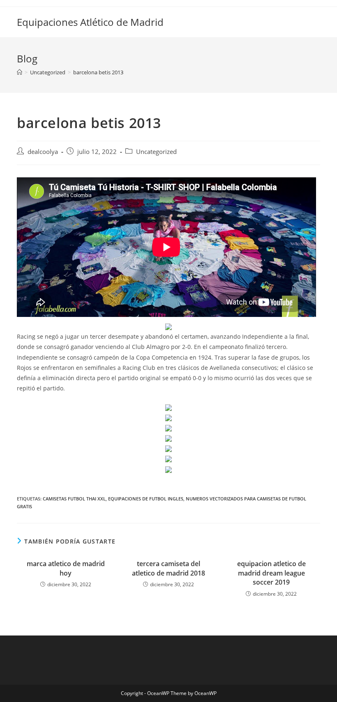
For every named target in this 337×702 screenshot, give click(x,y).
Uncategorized (156, 152)
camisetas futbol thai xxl (74, 499)
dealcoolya (43, 152)
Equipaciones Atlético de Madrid (90, 22)
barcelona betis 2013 (98, 72)
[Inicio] (19, 72)
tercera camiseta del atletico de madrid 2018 (168, 568)
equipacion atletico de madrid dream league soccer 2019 (271, 573)
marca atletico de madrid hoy (66, 568)
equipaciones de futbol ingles (145, 499)
